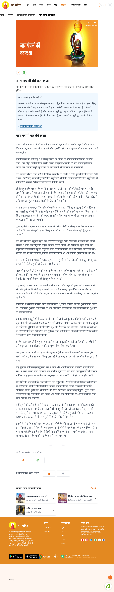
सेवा (62, 535)
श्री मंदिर (11, 580)
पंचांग (49, 5)
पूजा (34, 5)
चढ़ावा (41, 5)
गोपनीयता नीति (76, 556)
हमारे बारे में (47, 527)
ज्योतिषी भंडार (75, 5)
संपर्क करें (47, 531)
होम (28, 5)
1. (30, 126)
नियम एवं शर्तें (85, 556)
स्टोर (85, 5)
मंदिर (55, 5)
